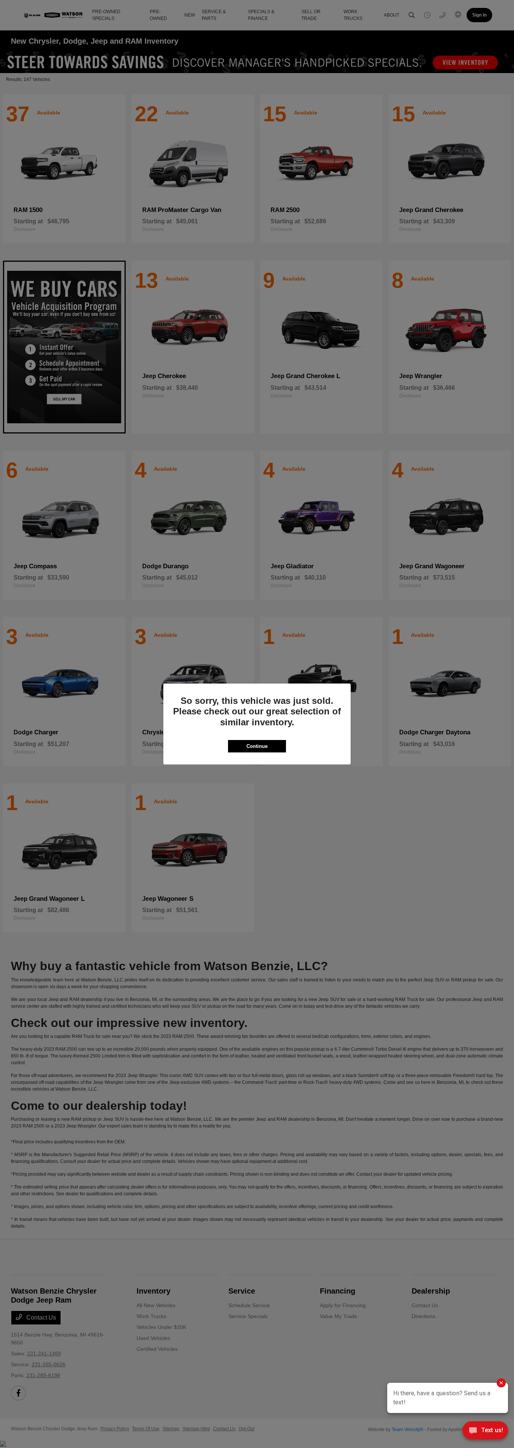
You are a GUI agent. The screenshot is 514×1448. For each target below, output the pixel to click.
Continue (257, 746)
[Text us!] (485, 1432)
